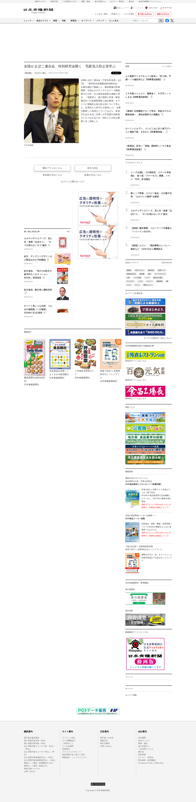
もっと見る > (167, 66)
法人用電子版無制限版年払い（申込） (40, 760)
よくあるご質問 (101, 14)
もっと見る (114, 21)
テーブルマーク (160, 274)
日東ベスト (161, 270)
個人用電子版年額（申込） (35, 743)
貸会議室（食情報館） (147, 760)
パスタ (140, 281)
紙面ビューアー (123, 8)
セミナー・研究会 (117, 1)
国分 (149, 274)
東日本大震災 (158, 277)
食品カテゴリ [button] (42, 21)
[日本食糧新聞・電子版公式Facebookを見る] (167, 21)
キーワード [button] (86, 21)
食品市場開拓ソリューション (150, 1)
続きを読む (92, 168)
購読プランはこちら (52, 168)
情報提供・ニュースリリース (74, 757)
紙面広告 (104, 740)
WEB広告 (54, 1)
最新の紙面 (153, 8)
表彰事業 (142, 754)
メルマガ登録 (128, 14)
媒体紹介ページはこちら (135, 361)
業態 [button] (55, 21)
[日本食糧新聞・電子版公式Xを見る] (172, 21)
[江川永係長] (51, 110)
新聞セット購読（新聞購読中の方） (39, 763)
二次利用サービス (70, 1)
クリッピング (138, 8)
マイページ (99, 784)
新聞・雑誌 (85, 1)
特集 (64, 21)
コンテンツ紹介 (68, 738)
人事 (128, 277)
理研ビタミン (148, 285)
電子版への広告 (106, 738)
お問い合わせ (29, 771)
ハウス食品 (137, 277)
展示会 (131, 1)
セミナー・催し (40, 73)
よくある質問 (68, 746)
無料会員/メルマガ (32, 769)
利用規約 (66, 749)
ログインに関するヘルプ (73, 181)
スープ (147, 277)
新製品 (129, 270)
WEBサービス (40, 1)
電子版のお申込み (145, 14)
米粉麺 (142, 274)
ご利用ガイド (115, 14)
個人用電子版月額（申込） (35, 740)
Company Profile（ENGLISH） (151, 763)
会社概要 (142, 738)
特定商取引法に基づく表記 (73, 754)
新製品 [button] (74, 21)
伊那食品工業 (131, 274)
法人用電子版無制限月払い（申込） (39, 757)
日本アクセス (139, 270)
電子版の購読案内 (31, 738)
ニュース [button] (28, 21)
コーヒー (150, 281)
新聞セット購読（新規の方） (36, 766)
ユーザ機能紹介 (68, 740)
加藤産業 (159, 281)
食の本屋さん (100, 1)
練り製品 (28, 73)
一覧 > (68, 231)
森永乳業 (151, 270)
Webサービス (144, 740)
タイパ (137, 285)
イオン (129, 285)
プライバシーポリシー (71, 752)
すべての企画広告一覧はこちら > (158, 338)
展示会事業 (105, 743)
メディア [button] (100, 21)
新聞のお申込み (163, 14)
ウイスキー (130, 281)
